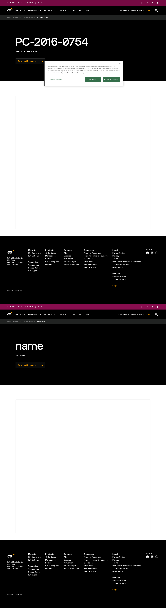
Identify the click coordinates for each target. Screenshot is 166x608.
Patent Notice (118, 253)
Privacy (115, 256)
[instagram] (147, 253)
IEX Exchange (34, 253)
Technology (33, 265)
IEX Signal (33, 271)
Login (149, 10)
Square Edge (70, 262)
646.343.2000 (12, 264)
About (66, 253)
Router (48, 259)
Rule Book (88, 262)
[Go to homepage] (10, 9)
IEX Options (33, 256)
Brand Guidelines (71, 264)
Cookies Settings (56, 79)
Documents (89, 259)
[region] (83, 73)
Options (48, 264)
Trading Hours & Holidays (96, 256)
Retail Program (52, 262)
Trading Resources (92, 253)
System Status (122, 10)
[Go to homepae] (11, 251)
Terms (115, 259)
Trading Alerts (137, 10)
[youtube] (156, 253)
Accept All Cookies (111, 79)
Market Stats (90, 267)
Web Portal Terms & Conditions (126, 262)
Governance (117, 267)
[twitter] (152, 253)
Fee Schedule (90, 264)
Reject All (93, 79)
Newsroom (69, 259)
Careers (67, 256)
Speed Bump (34, 268)
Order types (50, 253)
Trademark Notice (120, 264)
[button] (20, 10)
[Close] (120, 63)
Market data (51, 256)
